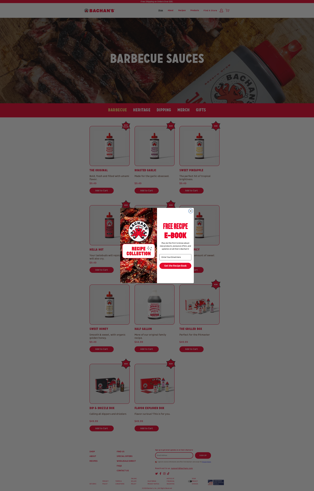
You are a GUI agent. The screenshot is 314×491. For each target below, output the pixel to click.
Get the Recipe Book (175, 265)
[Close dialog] (191, 211)
